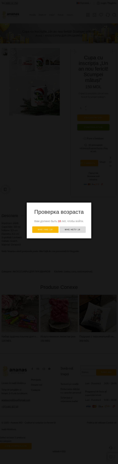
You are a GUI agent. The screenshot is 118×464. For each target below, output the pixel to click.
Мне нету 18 (72, 230)
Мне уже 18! (45, 230)
